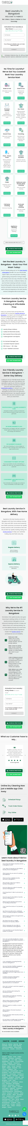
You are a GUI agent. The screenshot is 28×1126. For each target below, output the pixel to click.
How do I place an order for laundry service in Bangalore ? (12, 888)
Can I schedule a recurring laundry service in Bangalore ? (12, 962)
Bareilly (4, 1075)
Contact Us (19, 1049)
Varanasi (19, 1064)
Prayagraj (11, 1097)
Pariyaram (9, 1093)
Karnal (21, 1099)
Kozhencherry (5, 1071)
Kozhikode (18, 1058)
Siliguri (14, 1094)
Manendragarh (14, 1071)
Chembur (11, 1101)
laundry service (16, 631)
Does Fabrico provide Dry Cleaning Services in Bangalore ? (12, 996)
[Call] (24, 1114)
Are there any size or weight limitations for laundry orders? (11, 921)
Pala (15, 1069)
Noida (14, 1056)
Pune (3, 1083)
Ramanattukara (17, 1072)
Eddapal (9, 1067)
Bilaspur (4, 1066)
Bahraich (18, 1066)
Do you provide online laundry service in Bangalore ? (13, 1015)
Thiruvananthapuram (7, 1091)
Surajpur (14, 1086)
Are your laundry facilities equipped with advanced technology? (12, 966)
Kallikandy (12, 1088)
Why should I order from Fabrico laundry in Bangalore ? (11, 883)
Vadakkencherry (10, 1096)
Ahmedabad (16, 1083)
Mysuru (16, 1079)
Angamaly (14, 1067)
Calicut (4, 1093)
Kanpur (20, 1060)
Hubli (22, 1077)
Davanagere (5, 1088)
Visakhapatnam (6, 1082)
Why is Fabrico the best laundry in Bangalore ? (12, 1010)
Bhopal (4, 1105)
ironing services (7, 532)
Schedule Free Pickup (15, 248)
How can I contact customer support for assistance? (13, 986)
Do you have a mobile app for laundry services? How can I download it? (13, 1020)
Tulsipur (19, 1056)
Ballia (16, 1060)
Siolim (14, 1080)
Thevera (4, 1069)
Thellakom (10, 1069)
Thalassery (19, 1088)
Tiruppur (4, 1086)
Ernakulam (5, 1072)
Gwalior (4, 1079)
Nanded (18, 1104)
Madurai (17, 1097)
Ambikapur (5, 1077)
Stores (10, 1045)
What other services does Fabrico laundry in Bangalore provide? (12, 1001)
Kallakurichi (19, 1096)
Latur (20, 1067)
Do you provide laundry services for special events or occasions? (12, 982)
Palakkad (4, 1085)
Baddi (11, 1090)
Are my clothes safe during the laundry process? (11, 991)
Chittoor (21, 1075)
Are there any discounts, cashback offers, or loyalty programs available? (13, 911)
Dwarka (9, 1107)
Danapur (13, 1104)
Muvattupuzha (6, 1102)
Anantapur (15, 1075)
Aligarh (4, 1067)
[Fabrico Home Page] (7, 2)
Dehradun (16, 1093)
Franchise (4, 1045)
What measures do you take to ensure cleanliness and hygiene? (12, 925)
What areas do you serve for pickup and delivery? (12, 873)
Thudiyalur (13, 1102)
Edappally (9, 1063)
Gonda (13, 1066)
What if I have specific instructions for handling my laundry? (12, 902)
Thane (21, 1093)
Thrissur (4, 1063)
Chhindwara (10, 1079)
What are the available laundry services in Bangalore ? (11, 878)
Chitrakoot (11, 1058)
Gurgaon (4, 1056)
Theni (3, 1096)
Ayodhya (9, 1094)
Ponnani (17, 1101)
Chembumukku (19, 1061)
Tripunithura (16, 1063)
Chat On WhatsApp (15, 252)
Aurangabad (14, 1082)
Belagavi (4, 1107)
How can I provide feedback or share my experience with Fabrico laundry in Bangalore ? (13, 940)
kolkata (21, 1082)
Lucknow (12, 1061)
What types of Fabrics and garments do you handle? (13, 916)
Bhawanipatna (18, 1091)
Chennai (4, 1060)
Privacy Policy (17, 1047)
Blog (20, 1044)
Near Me (16, 1044)
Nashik (9, 1086)
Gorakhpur (5, 1064)
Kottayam (4, 1097)
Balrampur (4, 1058)
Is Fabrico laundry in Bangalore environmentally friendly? (11, 977)
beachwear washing (7, 388)
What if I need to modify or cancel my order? (12, 1005)
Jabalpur (9, 1075)
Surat (19, 1102)
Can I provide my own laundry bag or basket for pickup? (13, 930)
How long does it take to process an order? (13, 892)
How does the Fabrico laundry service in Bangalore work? (13, 864)
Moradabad (20, 1094)
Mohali (17, 1099)
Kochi (10, 1072)
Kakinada (16, 1090)
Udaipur (13, 1105)
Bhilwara (18, 1085)
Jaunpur (10, 1056)
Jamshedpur (12, 1074)
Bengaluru (4, 1080)
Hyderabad (9, 1083)
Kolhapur (18, 1105)
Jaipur (8, 1105)
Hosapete (11, 1077)
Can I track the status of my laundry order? (13, 907)
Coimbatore (20, 1074)
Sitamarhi (20, 1086)
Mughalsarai (5, 1061)
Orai (12, 1060)
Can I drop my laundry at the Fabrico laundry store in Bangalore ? (13, 869)
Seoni (13, 1099)
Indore (21, 1079)
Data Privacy (5, 1049)
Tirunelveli (4, 1101)
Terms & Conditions (7, 1047)
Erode (10, 1080)
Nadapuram (5, 1074)
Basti (9, 1060)
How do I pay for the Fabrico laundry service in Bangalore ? (13, 897)
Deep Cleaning (17, 1045)
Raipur (8, 1066)
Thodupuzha (5, 1090)
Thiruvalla (17, 1077)
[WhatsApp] (24, 1109)
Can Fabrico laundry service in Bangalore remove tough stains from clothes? (13, 972)
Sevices (10, 1044)
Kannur (21, 1071)
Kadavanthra (12, 1064)
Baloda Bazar (11, 1085)
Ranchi (4, 1094)
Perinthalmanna (6, 1099)
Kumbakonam (5, 1104)
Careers (12, 1049)
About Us (4, 1044)
